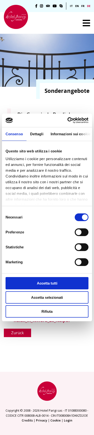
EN (77, 6)
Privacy (41, 420)
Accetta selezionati (47, 297)
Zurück (17, 332)
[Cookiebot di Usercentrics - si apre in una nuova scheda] (67, 120)
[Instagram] (41, 6)
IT (71, 6)
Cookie (55, 420)
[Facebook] (36, 6)
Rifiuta (47, 311)
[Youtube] (55, 6)
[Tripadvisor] (48, 6)
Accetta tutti (47, 283)
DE (88, 6)
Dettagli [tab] (36, 134)
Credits (27, 420)
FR (83, 6)
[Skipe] (61, 6)
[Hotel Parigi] (16, 17)
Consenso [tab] (14, 134)
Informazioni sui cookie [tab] (70, 134)
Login (68, 420)
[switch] (81, 232)
